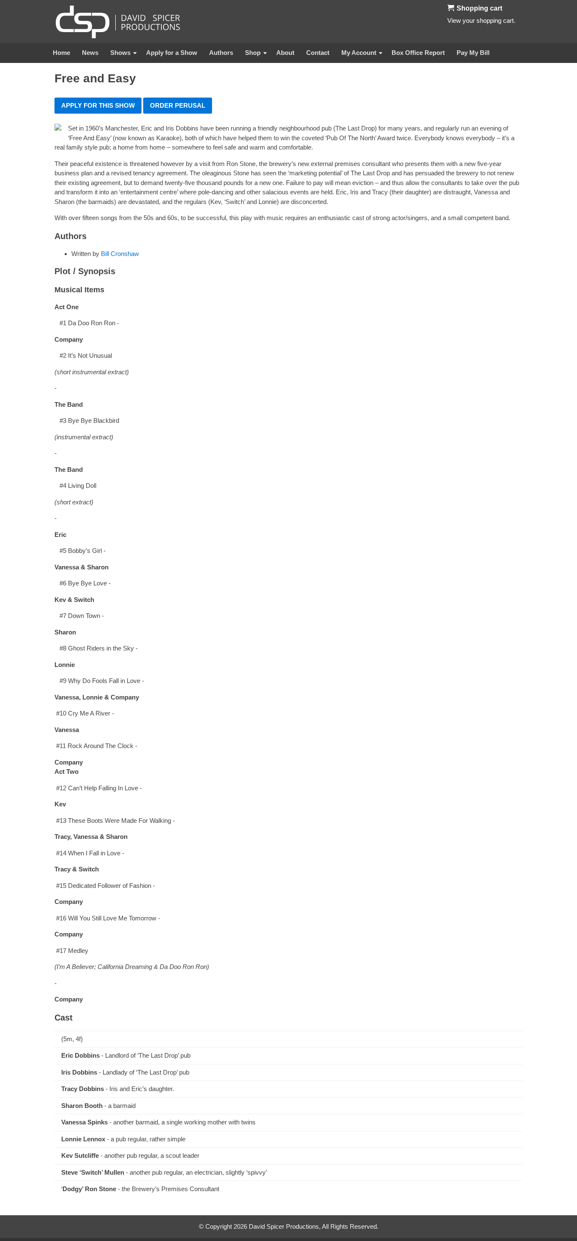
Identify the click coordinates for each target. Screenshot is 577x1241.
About (285, 52)
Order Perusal (177, 105)
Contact (317, 52)
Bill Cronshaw (120, 253)
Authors (221, 52)
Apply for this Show (98, 105)
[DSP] (117, 21)
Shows (120, 52)
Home (61, 52)
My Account (358, 52)
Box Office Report (418, 52)
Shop (253, 52)
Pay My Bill (473, 52)
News (90, 52)
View (454, 20)
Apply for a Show (171, 52)
